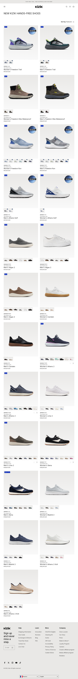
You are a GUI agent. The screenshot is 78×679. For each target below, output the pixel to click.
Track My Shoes (23, 641)
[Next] (73, 363)
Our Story (62, 635)
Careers (61, 647)
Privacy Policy (49, 647)
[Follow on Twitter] (9, 663)
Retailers (62, 656)
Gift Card (48, 641)
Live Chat (21, 647)
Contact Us (21, 644)
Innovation (38, 632)
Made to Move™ (64, 641)
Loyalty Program (64, 644)
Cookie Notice (49, 652)
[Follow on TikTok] (20, 663)
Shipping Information (24, 632)
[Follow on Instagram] (12, 663)
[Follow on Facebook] (5, 663)
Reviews (37, 635)
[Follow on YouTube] (16, 663)
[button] (6, 62)
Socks (47, 638)
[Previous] (70, 363)
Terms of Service (50, 650)
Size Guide (21, 635)
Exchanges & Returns (25, 638)
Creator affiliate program (66, 650)
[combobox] (29, 676)
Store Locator (63, 632)
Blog (36, 638)
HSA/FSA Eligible (50, 632)
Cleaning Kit (49, 635)
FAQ (36, 641)
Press (61, 638)
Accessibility (49, 644)
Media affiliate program (66, 652)
